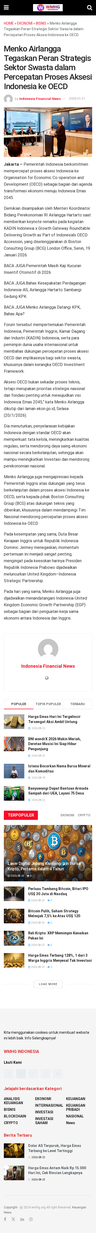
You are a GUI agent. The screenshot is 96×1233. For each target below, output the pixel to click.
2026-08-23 (17, 875)
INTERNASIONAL (49, 1105)
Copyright (10, 1207)
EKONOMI (25, 23)
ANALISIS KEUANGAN (13, 1101)
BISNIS (41, 23)
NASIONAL (75, 1116)
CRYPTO (84, 815)
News (70, 1123)
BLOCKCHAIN (15, 1116)
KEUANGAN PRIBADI (75, 1107)
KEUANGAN (75, 1099)
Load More (48, 984)
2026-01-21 (77, 98)
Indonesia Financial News (40, 98)
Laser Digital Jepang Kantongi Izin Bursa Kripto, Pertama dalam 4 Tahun (44, 866)
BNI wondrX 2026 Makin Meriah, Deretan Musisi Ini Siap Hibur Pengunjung (54, 744)
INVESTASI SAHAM (44, 1121)
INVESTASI (44, 1112)
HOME (9, 23)
